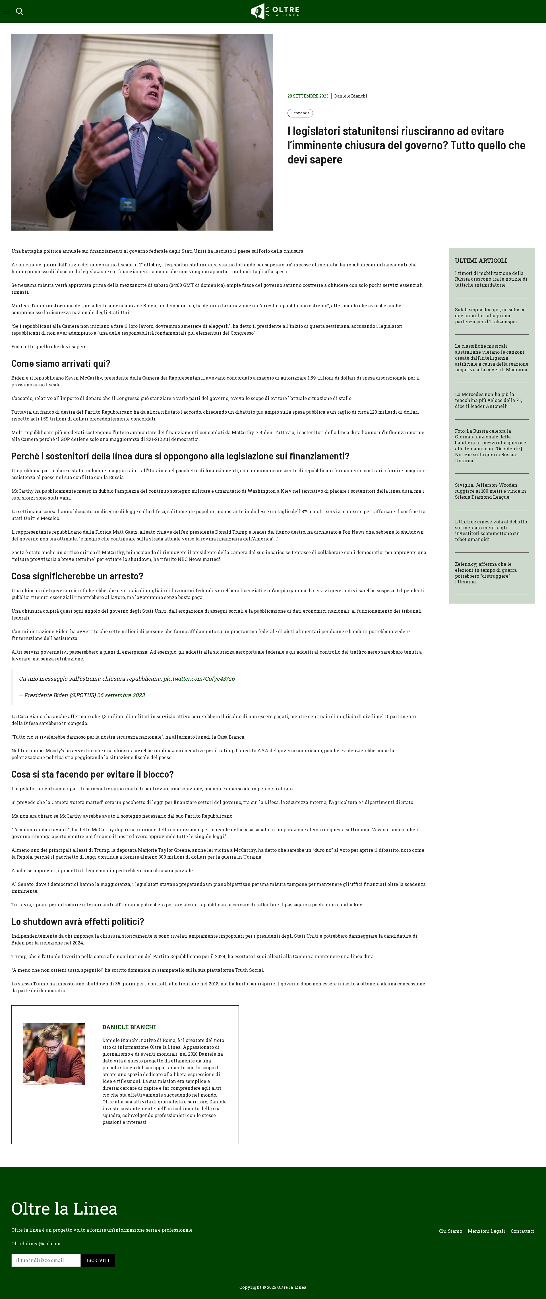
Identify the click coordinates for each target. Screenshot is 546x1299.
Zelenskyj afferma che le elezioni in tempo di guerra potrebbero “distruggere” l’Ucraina (486, 573)
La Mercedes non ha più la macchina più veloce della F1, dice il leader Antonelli (488, 400)
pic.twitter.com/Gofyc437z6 (199, 678)
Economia (300, 112)
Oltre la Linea (292, 1287)
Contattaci (523, 1231)
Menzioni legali (486, 1231)
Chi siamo (450, 1231)
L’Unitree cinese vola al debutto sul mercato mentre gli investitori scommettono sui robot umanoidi (491, 530)
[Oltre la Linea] (275, 11)
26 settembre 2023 (120, 695)
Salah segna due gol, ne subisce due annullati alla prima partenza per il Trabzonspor (490, 315)
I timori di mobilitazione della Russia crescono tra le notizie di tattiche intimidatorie (491, 279)
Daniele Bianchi (350, 96)
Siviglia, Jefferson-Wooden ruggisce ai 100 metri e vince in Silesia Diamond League (490, 491)
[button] (19, 11)
